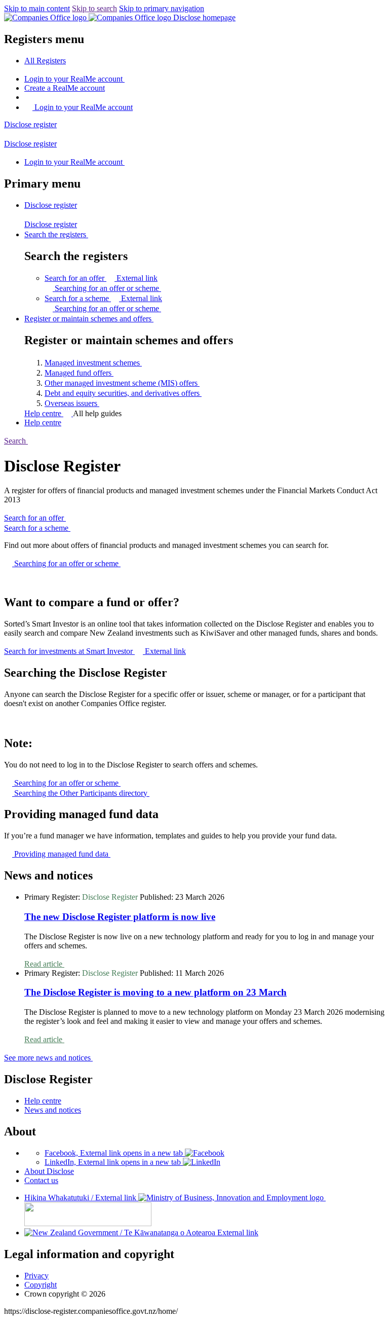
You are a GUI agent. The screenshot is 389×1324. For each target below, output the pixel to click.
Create (64, 88)
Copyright (40, 1284)
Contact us (41, 1180)
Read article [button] (44, 964)
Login (73, 79)
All (45, 60)
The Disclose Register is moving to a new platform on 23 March (155, 992)
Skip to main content (37, 8)
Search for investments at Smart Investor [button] (95, 651)
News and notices (52, 1110)
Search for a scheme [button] (103, 298)
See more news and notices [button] (48, 1057)
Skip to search (94, 8)
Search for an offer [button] (101, 278)
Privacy (36, 1275)
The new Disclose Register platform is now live (119, 916)
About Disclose (49, 1171)
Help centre (43, 413)
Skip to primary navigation (161, 8)
